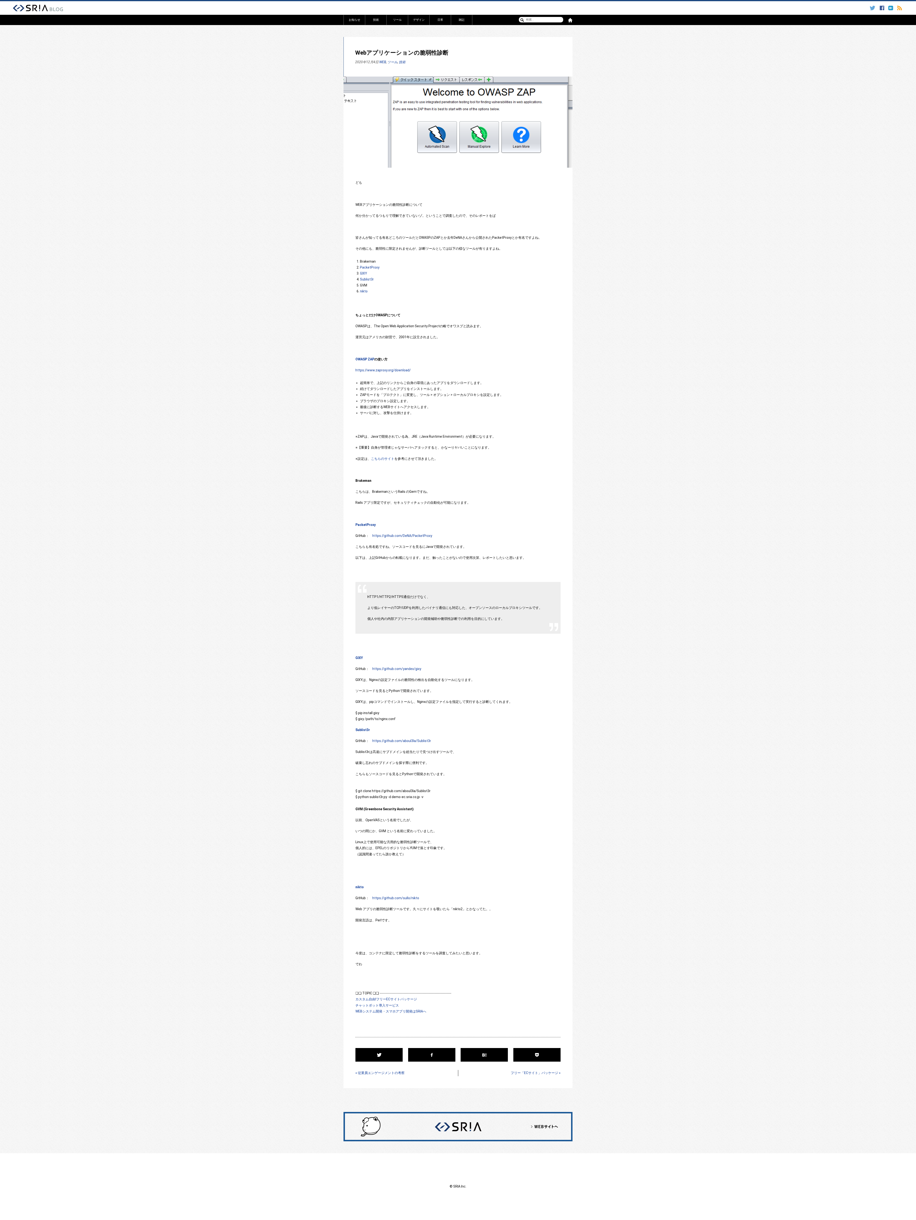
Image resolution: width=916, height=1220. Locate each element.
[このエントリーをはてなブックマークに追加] (891, 8)
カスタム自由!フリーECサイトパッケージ (386, 999)
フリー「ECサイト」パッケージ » (536, 1073)
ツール (397, 19)
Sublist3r (367, 279)
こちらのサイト (382, 459)
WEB (382, 62)
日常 (440, 19)
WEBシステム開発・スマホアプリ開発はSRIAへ (390, 1011)
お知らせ (354, 19)
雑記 (461, 19)
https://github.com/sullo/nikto (395, 898)
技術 (376, 19)
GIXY (363, 273)
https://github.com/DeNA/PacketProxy (402, 536)
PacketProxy (370, 267)
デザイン (419, 19)
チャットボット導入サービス (377, 1005)
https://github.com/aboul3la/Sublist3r (401, 741)
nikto (364, 291)
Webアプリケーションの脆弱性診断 (401, 52)
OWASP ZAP (364, 359)
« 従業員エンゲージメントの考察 (380, 1073)
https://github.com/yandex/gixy (396, 669)
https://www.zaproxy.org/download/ (383, 370)
